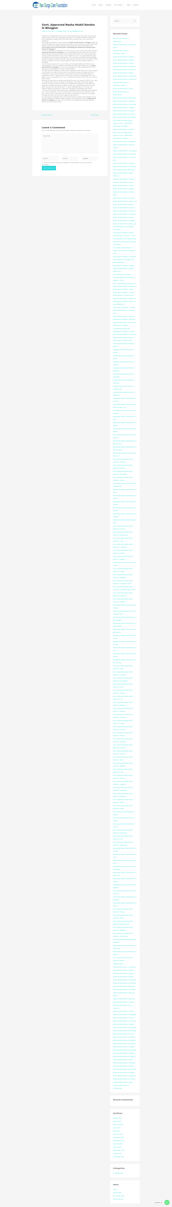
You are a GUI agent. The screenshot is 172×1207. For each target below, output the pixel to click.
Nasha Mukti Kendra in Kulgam (124, 1047)
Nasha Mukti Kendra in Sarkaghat (124, 1014)
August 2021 (117, 1153)
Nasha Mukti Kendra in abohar (123, 129)
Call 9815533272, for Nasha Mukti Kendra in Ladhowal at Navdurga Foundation (124, 241)
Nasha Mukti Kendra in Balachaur (124, 98)
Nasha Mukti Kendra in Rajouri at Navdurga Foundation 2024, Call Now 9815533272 (124, 301)
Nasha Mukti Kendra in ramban (124, 114)
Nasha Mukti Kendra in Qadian (123, 57)
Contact (135, 5)
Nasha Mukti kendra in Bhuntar (124, 999)
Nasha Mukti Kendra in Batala (123, 73)
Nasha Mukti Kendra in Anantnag (124, 1030)
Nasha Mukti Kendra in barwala (124, 198)
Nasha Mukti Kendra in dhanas (123, 189)
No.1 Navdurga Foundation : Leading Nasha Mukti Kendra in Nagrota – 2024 (124, 277)
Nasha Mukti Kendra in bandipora (124, 117)
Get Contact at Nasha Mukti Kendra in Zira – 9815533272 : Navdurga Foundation (123, 123)
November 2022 (118, 1140)
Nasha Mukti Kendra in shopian (124, 111)
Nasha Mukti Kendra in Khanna (124, 170)
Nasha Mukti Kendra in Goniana (124, 986)
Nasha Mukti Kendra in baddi (123, 204)
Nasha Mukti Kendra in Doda (123, 1059)
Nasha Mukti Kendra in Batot (123, 1082)
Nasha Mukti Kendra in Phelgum (124, 1056)
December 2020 (118, 1157)
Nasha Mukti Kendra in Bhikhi (123, 976)
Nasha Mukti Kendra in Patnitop (124, 1079)
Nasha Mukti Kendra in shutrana (124, 211)
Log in (115, 1189)
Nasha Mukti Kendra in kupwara (124, 163)
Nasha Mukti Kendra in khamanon (125, 79)
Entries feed (117, 1192)
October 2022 (117, 1144)
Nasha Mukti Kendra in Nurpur (123, 1018)
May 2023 (116, 1131)
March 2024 (117, 1121)
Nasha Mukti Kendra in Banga (123, 60)
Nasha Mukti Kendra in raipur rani (125, 201)
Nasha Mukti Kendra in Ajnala (123, 973)
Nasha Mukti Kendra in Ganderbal (124, 1050)
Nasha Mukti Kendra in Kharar (123, 970)
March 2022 (117, 1147)
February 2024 (118, 1124)
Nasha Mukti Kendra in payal (123, 88)
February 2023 (118, 1134)
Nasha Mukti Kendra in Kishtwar (124, 1063)
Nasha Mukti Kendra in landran (124, 179)
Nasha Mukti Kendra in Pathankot (124, 76)
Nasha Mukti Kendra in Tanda (123, 63)
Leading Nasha (118, 964)
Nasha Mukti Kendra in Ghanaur (124, 208)
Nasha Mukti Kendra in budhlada (124, 154)
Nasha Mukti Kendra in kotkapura (124, 141)
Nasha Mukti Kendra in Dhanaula (124, 980)
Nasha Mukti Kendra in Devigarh (124, 220)
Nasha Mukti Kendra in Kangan (123, 1072)
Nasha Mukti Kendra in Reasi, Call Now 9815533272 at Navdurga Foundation (124, 226)
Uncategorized (61, 31)
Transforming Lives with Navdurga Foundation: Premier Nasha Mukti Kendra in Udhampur (125, 331)
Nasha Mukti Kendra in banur (123, 182)
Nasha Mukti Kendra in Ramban (124, 1037)
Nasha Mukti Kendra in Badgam (124, 1053)
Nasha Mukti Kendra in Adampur (124, 69)
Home (94, 5)
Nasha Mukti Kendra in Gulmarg (124, 1021)
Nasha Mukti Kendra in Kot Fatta (124, 989)
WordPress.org (118, 1199)
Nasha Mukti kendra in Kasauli (123, 1002)
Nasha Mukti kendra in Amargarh (124, 967)
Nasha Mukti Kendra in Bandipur (124, 1043)
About (101, 5)
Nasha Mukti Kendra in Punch (123, 1034)
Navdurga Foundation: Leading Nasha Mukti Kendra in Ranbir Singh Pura (123, 268)
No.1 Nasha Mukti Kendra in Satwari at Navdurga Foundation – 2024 (125, 250)
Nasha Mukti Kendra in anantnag (124, 104)
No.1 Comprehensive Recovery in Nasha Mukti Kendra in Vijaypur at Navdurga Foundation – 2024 (125, 286)
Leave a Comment (48, 31)
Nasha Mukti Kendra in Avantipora (125, 1027)
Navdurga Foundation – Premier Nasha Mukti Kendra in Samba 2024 (124, 310)
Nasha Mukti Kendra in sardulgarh (125, 151)
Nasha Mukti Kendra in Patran (123, 1066)
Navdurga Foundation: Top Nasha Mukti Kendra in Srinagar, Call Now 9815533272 (124, 259)
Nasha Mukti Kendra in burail (123, 185)
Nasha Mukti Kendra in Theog (123, 1011)
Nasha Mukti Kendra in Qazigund (124, 1076)
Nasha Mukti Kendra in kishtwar (124, 101)
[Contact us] (167, 1202)
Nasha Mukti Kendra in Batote (123, 1024)
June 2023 (116, 1128)
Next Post (95, 115)
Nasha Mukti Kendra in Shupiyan (124, 1040)
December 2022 (118, 1137)
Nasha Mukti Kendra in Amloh (123, 217)
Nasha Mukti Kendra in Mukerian (124, 66)
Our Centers (118, 5)
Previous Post (45, 115)
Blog (128, 5)
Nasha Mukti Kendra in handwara (124, 166)
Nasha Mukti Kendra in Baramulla (125, 1069)
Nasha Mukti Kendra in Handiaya (124, 983)
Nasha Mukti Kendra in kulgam (124, 107)
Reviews (108, 5)
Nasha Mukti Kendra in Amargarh (124, 214)
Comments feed (118, 1196)
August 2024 (117, 1118)
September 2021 (118, 1150)
